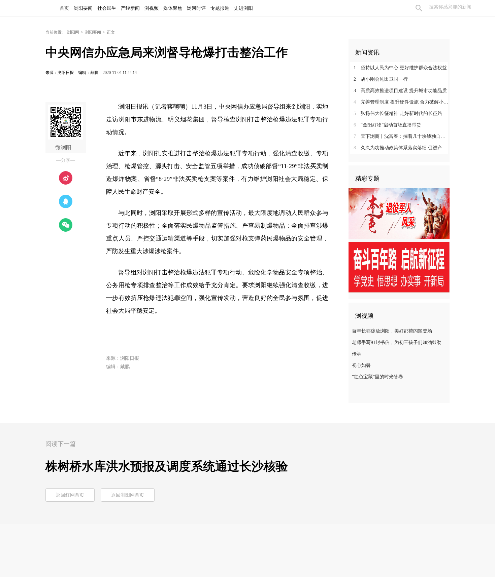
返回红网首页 (70, 495)
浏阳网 (73, 32)
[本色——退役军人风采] (399, 213)
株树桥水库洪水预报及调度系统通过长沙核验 (166, 466)
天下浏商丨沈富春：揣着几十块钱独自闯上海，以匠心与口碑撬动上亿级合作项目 (402, 136)
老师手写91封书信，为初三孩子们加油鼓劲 (396, 342)
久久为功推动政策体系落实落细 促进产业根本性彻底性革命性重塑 (402, 147)
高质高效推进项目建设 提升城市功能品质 (400, 90)
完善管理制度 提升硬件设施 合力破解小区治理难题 (402, 102)
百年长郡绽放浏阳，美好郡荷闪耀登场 (392, 331)
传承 (356, 353)
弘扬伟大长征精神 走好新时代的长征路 (398, 113)
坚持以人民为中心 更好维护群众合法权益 (400, 67)
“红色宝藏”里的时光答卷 (377, 376)
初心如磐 (361, 365)
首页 (64, 8)
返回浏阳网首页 (127, 495)
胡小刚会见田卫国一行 (381, 79)
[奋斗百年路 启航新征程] (399, 267)
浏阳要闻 (93, 32)
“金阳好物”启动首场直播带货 (387, 124)
